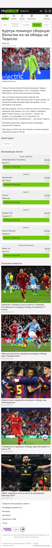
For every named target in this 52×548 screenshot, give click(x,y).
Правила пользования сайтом (15, 504)
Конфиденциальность (12, 507)
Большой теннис (15, 25)
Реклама (6, 511)
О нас (4, 523)
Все (5, 25)
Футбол (37, 25)
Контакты (6, 515)
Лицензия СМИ (9, 519)
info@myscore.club (41, 545)
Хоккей (26, 25)
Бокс (46, 25)
